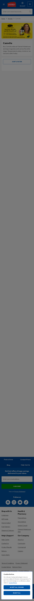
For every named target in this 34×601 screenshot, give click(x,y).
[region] (16, 585)
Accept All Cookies (17, 587)
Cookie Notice (13, 582)
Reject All (17, 593)
